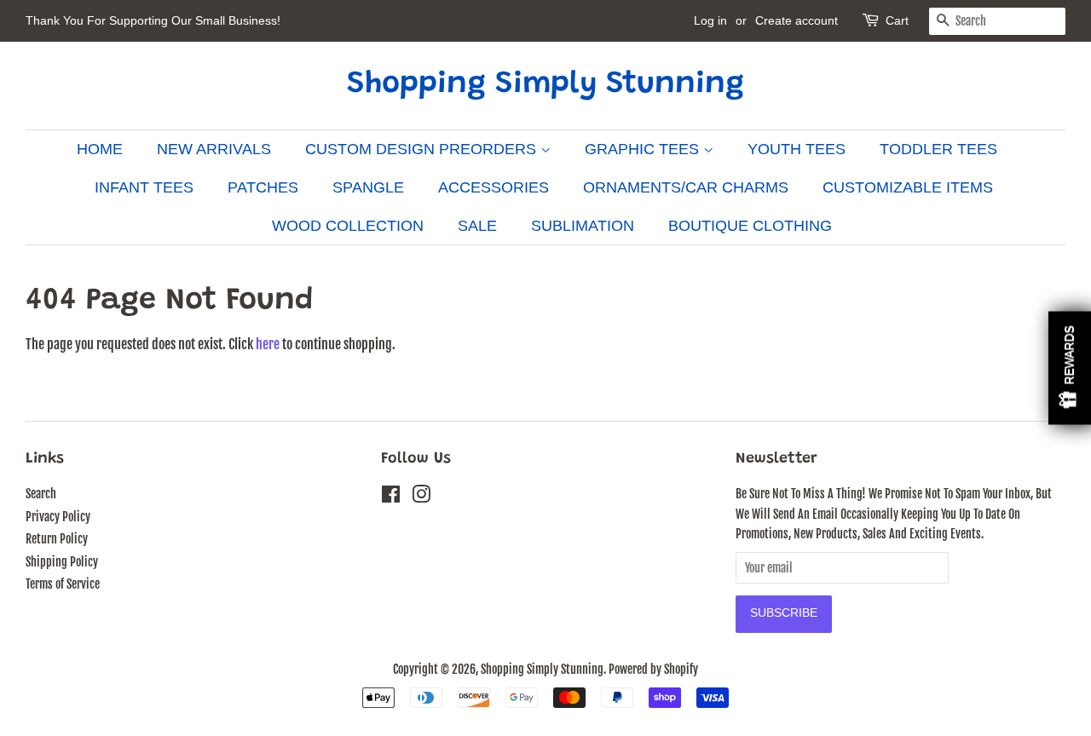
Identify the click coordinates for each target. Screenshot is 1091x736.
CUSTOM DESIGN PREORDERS (422, 149)
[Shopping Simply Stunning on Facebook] (391, 497)
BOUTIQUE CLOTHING (750, 225)
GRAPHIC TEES (644, 149)
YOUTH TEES (797, 149)
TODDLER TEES (938, 149)
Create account (796, 20)
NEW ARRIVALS (214, 149)
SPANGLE (368, 187)
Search (41, 493)
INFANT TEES (144, 187)
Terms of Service (63, 584)
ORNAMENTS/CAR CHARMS (685, 187)
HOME (100, 149)
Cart (897, 20)
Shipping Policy (62, 562)
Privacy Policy (58, 516)
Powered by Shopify (653, 669)
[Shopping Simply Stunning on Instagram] (421, 497)
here (268, 344)
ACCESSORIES (493, 187)
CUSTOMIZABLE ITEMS (908, 187)
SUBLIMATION (582, 225)
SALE (477, 225)
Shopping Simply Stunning (545, 85)
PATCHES (263, 187)
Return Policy (57, 539)
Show (1069, 368)
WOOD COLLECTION (348, 225)
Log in (710, 20)
